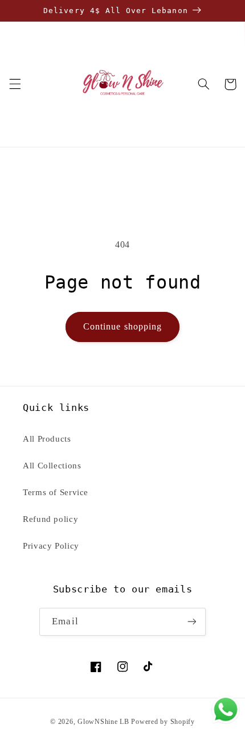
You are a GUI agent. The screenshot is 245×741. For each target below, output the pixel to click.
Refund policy (50, 519)
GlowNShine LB (103, 721)
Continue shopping (122, 326)
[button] (15, 84)
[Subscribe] (191, 622)
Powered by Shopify (162, 721)
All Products (47, 438)
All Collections (52, 465)
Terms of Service (55, 492)
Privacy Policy (51, 545)
